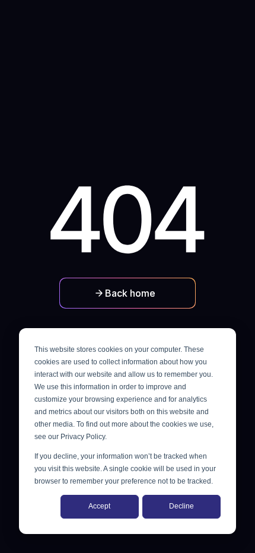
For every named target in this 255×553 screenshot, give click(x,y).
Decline (181, 506)
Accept (99, 506)
